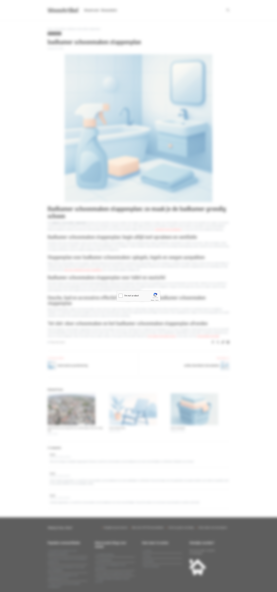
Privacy (152, 300)
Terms (157, 300)
